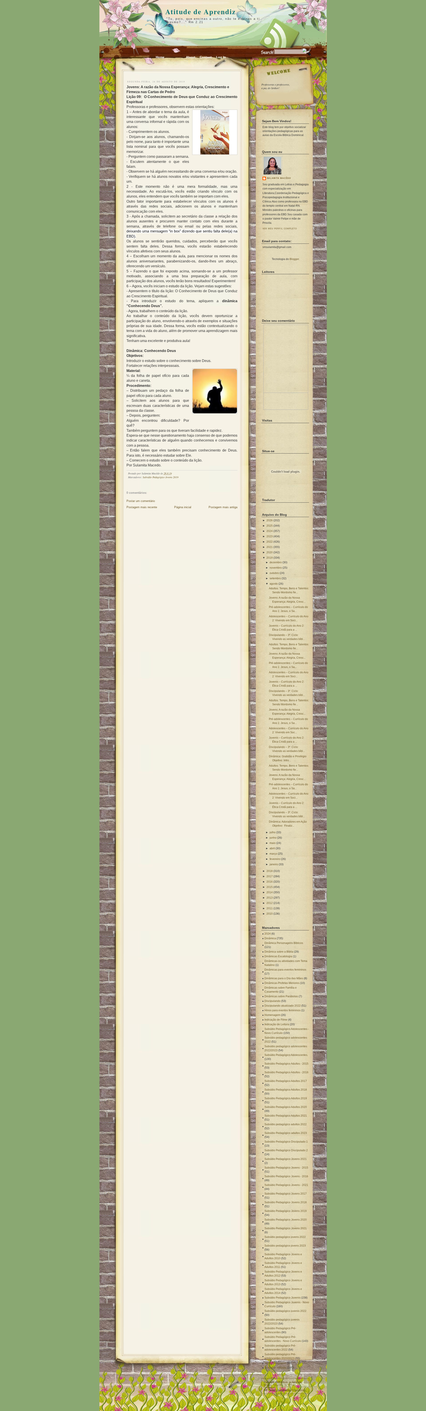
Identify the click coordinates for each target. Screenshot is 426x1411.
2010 (269, 913)
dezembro (276, 562)
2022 (269, 541)
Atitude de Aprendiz (200, 11)
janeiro (274, 864)
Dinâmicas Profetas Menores (281, 983)
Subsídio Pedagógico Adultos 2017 (285, 1081)
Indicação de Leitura (276, 1024)
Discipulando (272, 1001)
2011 (269, 908)
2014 (269, 892)
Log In (221, 57)
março (273, 853)
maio (273, 843)
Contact (206, 57)
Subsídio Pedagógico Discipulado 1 (286, 1141)
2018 (269, 871)
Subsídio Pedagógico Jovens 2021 (285, 1159)
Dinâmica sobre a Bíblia (278, 951)
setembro (275, 578)
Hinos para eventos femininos (282, 1010)
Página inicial (182, 507)
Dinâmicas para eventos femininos (285, 969)
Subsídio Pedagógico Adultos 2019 (285, 1098)
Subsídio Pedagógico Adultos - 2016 (286, 1072)
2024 (269, 531)
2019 (269, 557)
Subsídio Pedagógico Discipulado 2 (286, 1150)
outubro (274, 573)
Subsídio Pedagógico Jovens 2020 (285, 1219)
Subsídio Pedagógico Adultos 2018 (285, 1089)
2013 (269, 897)
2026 (269, 520)
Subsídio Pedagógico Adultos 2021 (285, 1115)
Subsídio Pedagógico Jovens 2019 (160, 477)
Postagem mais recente (141, 507)
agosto (274, 583)
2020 (269, 552)
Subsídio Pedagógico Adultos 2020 (285, 1107)
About (190, 57)
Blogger (294, 259)
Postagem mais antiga (223, 507)
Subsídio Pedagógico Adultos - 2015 (286, 1063)
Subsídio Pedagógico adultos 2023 (285, 1133)
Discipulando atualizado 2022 (282, 1005)
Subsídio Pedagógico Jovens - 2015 (286, 1167)
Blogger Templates (274, 1384)
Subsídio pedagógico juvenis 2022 (285, 1311)
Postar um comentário (140, 501)
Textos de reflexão (275, 1367)
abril (272, 848)
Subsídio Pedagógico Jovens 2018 (285, 1202)
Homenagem (272, 1015)
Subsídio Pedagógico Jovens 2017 (285, 1193)
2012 (269, 903)
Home (160, 57)
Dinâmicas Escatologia (278, 956)
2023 (269, 536)
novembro (276, 567)
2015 (269, 887)
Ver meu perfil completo (279, 229)
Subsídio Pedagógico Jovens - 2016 (286, 1176)
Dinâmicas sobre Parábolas (281, 996)
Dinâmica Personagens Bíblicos (283, 943)
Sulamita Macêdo (279, 178)
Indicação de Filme (275, 1019)
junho (273, 837)
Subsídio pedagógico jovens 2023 (285, 1245)
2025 (269, 525)
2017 (269, 876)
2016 (269, 881)
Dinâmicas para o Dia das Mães (283, 978)
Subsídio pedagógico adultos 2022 (285, 1124)
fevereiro (275, 859)
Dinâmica (270, 938)
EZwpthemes (299, 1390)
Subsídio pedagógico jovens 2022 (285, 1237)
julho (273, 832)
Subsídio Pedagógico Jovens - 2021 (286, 1185)
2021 (269, 547)
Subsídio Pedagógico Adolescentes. (286, 1055)
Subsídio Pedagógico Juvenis (282, 1297)
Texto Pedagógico (275, 1363)
